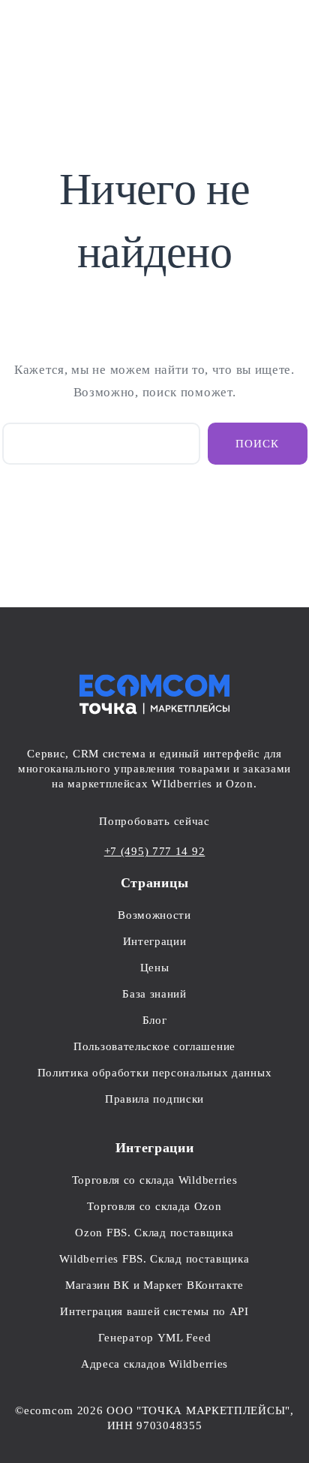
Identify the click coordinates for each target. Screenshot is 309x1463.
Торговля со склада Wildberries (155, 1180)
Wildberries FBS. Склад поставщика (154, 1259)
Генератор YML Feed (155, 1338)
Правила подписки (154, 1099)
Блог (154, 1020)
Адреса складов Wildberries (154, 1364)
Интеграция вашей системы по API (154, 1311)
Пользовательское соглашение (155, 1046)
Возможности (154, 915)
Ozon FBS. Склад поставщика (154, 1233)
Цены (155, 968)
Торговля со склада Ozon (154, 1206)
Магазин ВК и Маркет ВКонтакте (154, 1285)
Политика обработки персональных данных (155, 1073)
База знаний (154, 994)
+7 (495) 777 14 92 (155, 851)
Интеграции (155, 941)
